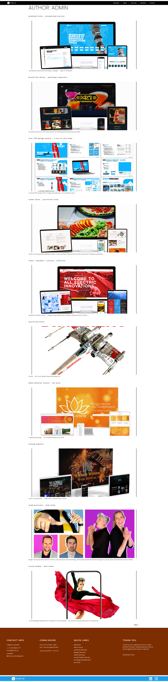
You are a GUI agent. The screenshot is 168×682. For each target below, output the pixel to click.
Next (136, 625)
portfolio (143, 3)
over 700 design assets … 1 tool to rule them (51, 138)
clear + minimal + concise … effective (47, 261)
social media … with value (41, 566)
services (133, 3)
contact (152, 3)
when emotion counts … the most (45, 383)
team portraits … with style (42, 505)
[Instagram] (156, 678)
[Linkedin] (150, 678)
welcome (116, 3)
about (125, 3)
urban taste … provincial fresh (44, 200)
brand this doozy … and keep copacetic (48, 77)
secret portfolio (37, 322)
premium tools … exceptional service (47, 16)
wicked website (36, 444)
